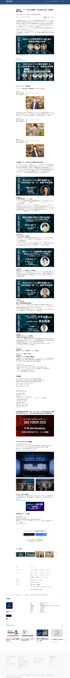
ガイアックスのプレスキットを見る (36, 589)
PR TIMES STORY (20, 658)
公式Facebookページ (52, 658)
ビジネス (42, 3)
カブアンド (36, 572)
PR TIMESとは (8, 659)
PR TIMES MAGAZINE (21, 664)
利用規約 (24, 675)
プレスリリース (12, 594)
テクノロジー (10, 3)
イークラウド (42, 572)
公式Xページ (51, 662)
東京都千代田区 (32, 579)
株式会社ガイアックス (20, 594)
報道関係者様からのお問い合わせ (31, 675)
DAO (31, 572)
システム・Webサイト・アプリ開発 (37, 569)
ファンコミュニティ (44, 577)
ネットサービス (47, 569)
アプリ (19, 3)
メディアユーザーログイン (29, 534)
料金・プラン (8, 661)
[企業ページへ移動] (9, 605)
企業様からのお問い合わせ (40, 675)
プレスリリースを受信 (48, 1)
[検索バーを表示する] (63, 1)
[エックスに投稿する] (45, 17)
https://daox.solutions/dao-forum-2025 (28, 450)
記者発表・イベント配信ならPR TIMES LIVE (24, 662)
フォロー (8, 615)
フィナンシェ (48, 572)
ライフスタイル (37, 3)
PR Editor (19, 667)
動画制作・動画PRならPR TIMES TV (23, 660)
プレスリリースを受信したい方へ (11, 663)
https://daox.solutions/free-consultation (23, 500)
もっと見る (62, 625)
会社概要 (7, 675)
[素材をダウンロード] (51, 17)
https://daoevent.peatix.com (21, 60)
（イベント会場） (39, 579)
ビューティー (27, 3)
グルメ (46, 3)
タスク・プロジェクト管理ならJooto (39, 658)
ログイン (60, 1)
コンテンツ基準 (19, 675)
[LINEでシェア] (48, 17)
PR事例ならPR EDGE (37, 662)
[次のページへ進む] (56, 554)
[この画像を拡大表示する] (20, 554)
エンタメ (22, 3)
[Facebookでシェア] (46, 17)
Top (6, 3)
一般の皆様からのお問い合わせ (50, 675)
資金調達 (32, 577)
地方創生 (37, 577)
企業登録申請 (55, 1)
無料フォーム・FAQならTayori (38, 660)
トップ (8, 594)
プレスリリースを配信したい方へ (11, 665)
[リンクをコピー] (53, 17)
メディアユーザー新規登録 (41, 534)
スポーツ (50, 3)
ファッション (32, 3)
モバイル (15, 3)
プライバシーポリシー (13, 675)
